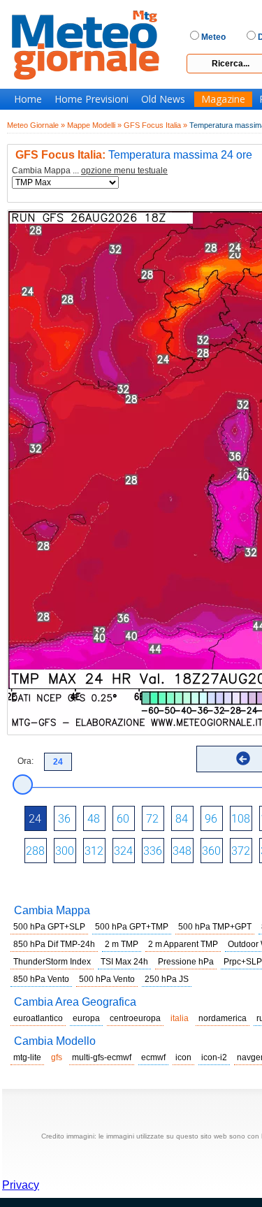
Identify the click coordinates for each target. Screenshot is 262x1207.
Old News (163, 99)
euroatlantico (38, 1018)
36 (64, 818)
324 (123, 851)
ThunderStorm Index (52, 962)
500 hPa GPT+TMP (131, 927)
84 (181, 818)
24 (35, 818)
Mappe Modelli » (94, 125)
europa (86, 1018)
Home (28, 99)
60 (123, 818)
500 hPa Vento (107, 979)
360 (211, 851)
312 (94, 851)
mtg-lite (27, 1057)
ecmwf (153, 1057)
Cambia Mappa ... (90, 170)
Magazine (223, 99)
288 (35, 851)
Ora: (25, 761)
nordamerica (222, 1018)
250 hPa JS (167, 979)
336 (152, 851)
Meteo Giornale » (36, 125)
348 (182, 851)
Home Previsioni (91, 99)
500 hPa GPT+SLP (49, 927)
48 (93, 818)
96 (211, 818)
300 (64, 851)
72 (152, 818)
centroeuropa (135, 1018)
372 (240, 851)
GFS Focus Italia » (155, 125)
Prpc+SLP (243, 962)
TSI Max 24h (124, 962)
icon (183, 1057)
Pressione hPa (186, 962)
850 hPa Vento (41, 979)
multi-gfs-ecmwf (101, 1057)
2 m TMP (121, 944)
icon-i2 (214, 1057)
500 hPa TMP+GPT (215, 927)
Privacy (20, 1185)
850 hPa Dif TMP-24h (54, 944)
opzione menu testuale (124, 170)
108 (240, 818)
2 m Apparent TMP (183, 944)
